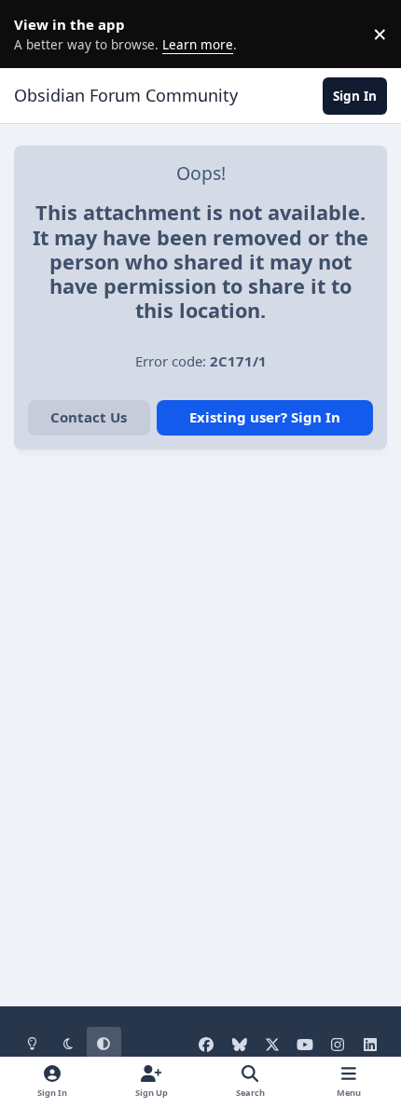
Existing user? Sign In (264, 417)
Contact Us (88, 417)
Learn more (37, 33)
